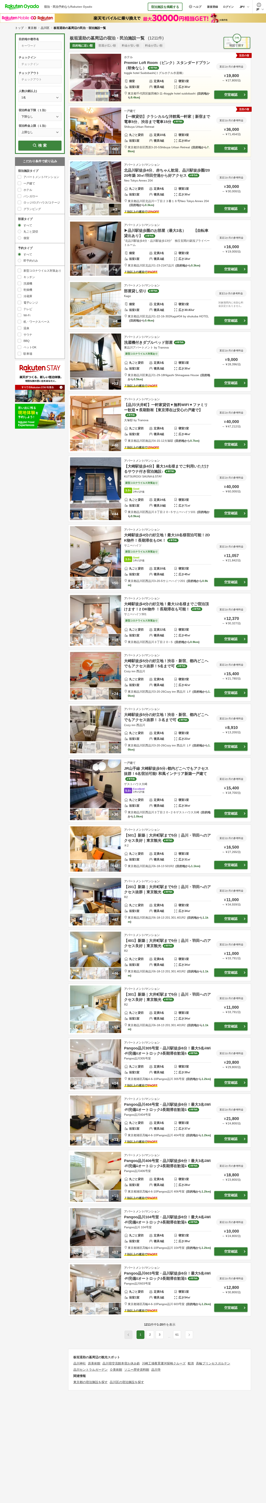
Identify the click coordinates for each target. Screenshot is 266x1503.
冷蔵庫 (27, 296)
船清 (191, 1363)
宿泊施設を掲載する (165, 7)
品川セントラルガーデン (90, 1369)
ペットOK (29, 347)
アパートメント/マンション (41, 177)
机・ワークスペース (36, 321)
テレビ (27, 309)
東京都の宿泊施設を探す (90, 1382)
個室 (26, 238)
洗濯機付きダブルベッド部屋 (148, 342)
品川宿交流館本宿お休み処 (121, 1363)
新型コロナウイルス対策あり (42, 270)
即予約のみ (30, 260)
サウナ (27, 334)
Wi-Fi (26, 315)
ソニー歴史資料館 (136, 1369)
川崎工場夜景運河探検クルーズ (164, 1363)
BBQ (26, 340)
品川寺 (156, 1369)
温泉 (26, 328)
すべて (27, 225)
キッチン (29, 277)
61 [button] (177, 1334)
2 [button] (150, 1334)
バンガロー (30, 196)
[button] (169, 1337)
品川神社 (79, 1363)
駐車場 (27, 353)
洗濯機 (27, 283)
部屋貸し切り (135, 291)
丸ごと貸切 (30, 231)
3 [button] (159, 1334)
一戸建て (29, 183)
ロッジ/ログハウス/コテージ (41, 202)
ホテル (27, 189)
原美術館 (94, 1363)
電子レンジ (30, 302)
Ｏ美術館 (116, 1369)
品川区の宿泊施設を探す (127, 1382)
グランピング (32, 209)
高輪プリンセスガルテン (213, 1363)
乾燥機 (27, 289)
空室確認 (231, 94)
